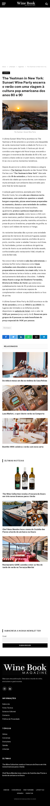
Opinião (5, 745)
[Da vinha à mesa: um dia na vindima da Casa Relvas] (25, 365)
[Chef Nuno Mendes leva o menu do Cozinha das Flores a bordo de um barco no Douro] (25, 513)
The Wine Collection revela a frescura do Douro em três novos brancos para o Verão (24, 495)
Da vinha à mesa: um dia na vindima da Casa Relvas (24, 381)
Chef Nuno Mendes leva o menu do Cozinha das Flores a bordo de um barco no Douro (23, 530)
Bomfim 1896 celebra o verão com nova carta (22, 447)
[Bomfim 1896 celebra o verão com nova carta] (25, 431)
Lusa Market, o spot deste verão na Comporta (23, 414)
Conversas (6, 738)
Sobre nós (6, 704)
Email (4, 636)
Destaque (7, 328)
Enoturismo (6, 742)
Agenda (6, 73)
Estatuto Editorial (9, 711)
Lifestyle (5, 749)
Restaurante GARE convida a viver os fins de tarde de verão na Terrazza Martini (22, 566)
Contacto (6, 715)
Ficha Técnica (7, 708)
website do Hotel (22, 311)
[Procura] (46, 3)
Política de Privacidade (11, 719)
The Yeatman (16, 170)
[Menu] (4, 4)
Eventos (29, 793)
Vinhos (4, 734)
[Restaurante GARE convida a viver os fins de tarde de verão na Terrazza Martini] (25, 549)
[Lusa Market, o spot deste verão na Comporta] (25, 398)
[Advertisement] (25, 37)
